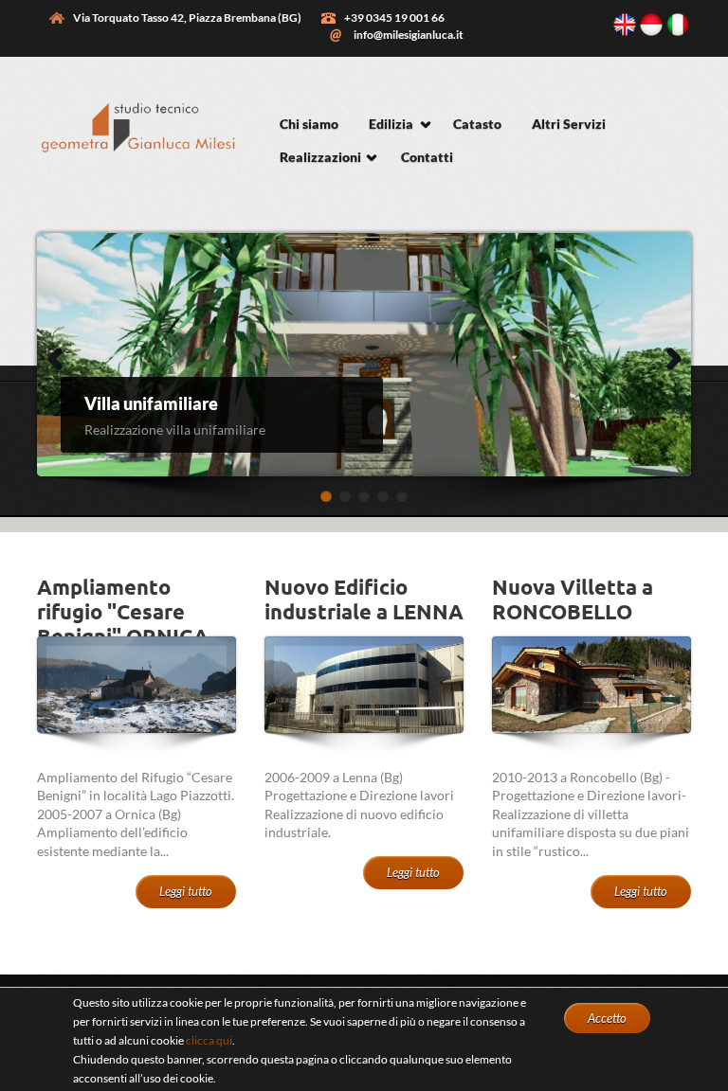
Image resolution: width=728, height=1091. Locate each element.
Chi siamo (309, 124)
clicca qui (209, 1040)
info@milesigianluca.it (409, 34)
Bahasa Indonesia (651, 24)
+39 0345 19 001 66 (394, 17)
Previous (52, 355)
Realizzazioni (320, 157)
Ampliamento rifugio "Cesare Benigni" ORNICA (123, 612)
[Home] (136, 163)
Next (657, 355)
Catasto (477, 124)
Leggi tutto (185, 891)
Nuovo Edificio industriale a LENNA (364, 599)
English (624, 24)
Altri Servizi (569, 124)
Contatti (427, 157)
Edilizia (391, 124)
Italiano (677, 24)
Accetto (607, 1018)
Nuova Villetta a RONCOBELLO (572, 599)
